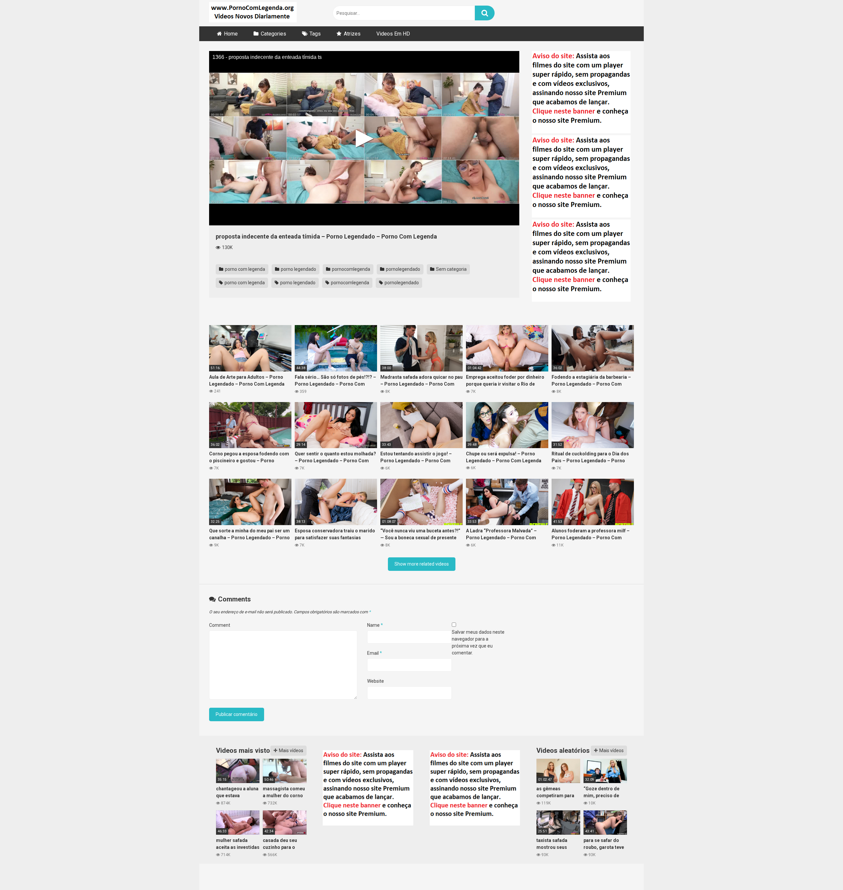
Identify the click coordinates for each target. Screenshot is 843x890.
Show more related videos (421, 564)
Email (374, 653)
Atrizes (352, 34)
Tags (315, 34)
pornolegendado (402, 269)
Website (375, 681)
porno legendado (298, 269)
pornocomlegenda (350, 269)
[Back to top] (821, 870)
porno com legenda (244, 269)
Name (375, 625)
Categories (273, 34)
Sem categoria (451, 269)
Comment (219, 625)
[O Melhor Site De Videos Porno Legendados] (253, 13)
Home (231, 34)
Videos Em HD (393, 34)
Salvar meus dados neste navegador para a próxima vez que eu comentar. (478, 642)
